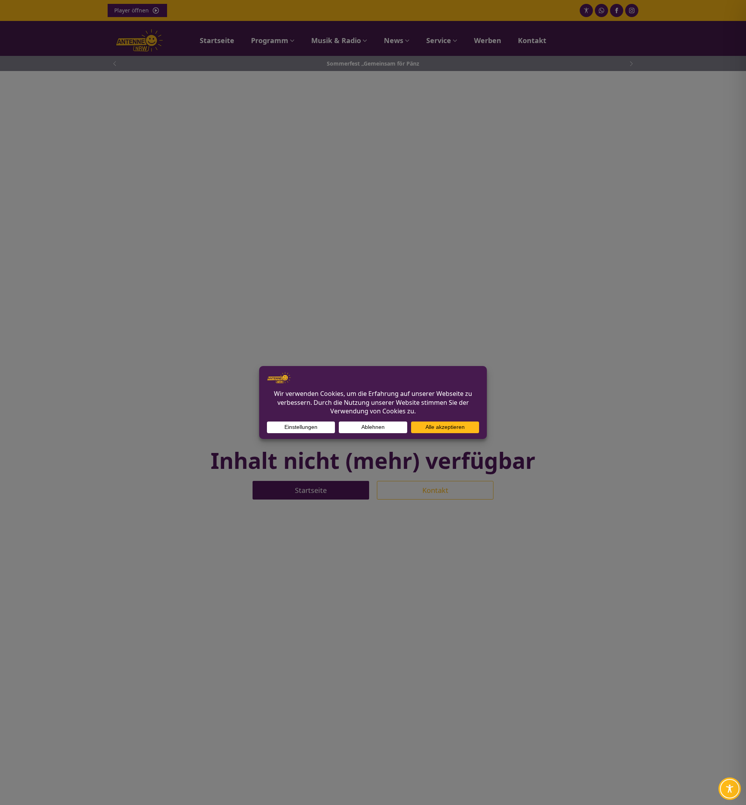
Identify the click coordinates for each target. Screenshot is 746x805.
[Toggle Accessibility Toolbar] (729, 788)
